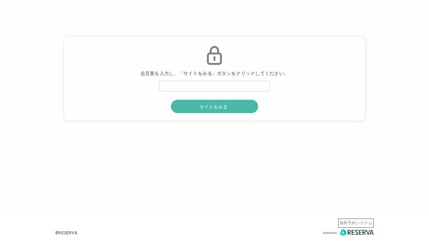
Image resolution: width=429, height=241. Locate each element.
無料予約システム (356, 223)
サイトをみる (213, 106)
